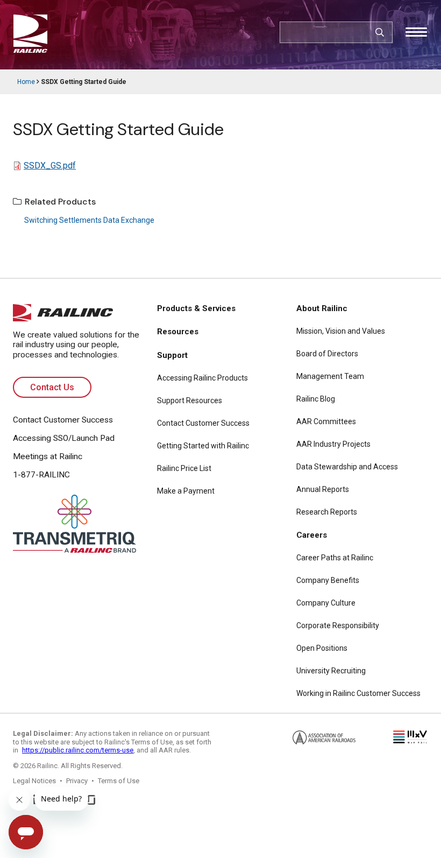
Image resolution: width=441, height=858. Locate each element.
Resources (177, 331)
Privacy (77, 781)
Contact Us (52, 387)
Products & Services (196, 308)
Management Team (330, 376)
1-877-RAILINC (41, 475)
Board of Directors (327, 353)
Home (26, 82)
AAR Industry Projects (333, 444)
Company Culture (325, 603)
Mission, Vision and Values (340, 331)
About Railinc (321, 308)
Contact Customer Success (63, 420)
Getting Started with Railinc (203, 445)
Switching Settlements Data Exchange (89, 220)
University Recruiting (331, 670)
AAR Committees (326, 421)
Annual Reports (322, 489)
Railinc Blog (315, 399)
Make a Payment (186, 491)
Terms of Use (118, 781)
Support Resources (189, 400)
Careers (311, 535)
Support (172, 355)
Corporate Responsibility (337, 625)
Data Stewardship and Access (347, 466)
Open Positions (321, 648)
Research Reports (326, 512)
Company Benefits (327, 580)
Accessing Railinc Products (202, 378)
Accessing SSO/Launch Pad (64, 438)
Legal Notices (34, 781)
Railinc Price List (184, 468)
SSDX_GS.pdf (50, 165)
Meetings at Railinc (47, 456)
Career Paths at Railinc (334, 557)
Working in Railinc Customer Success (358, 693)
